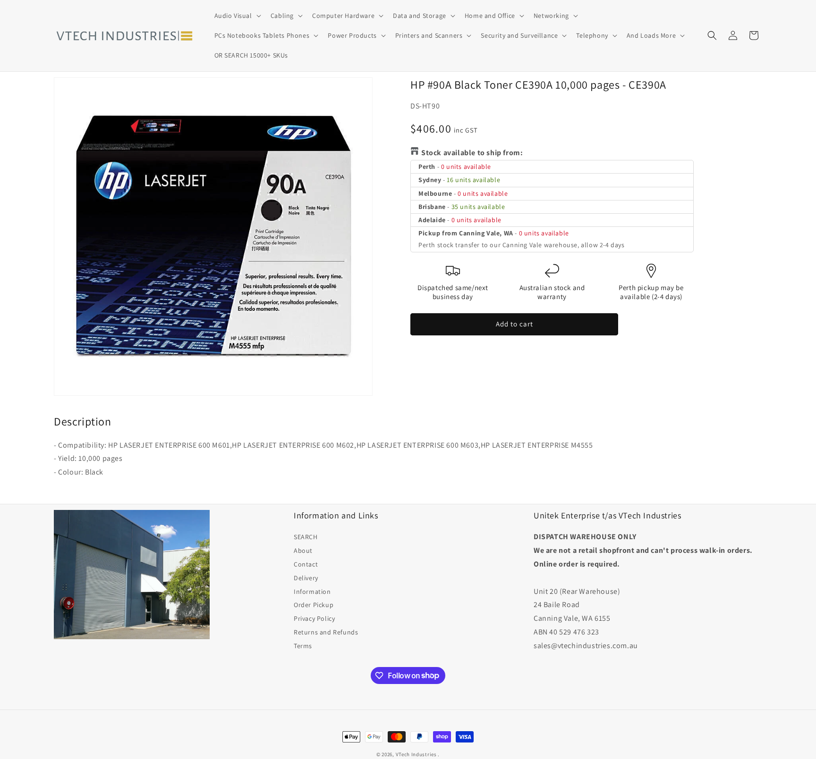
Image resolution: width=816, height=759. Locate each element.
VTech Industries (416, 754)
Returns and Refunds (326, 632)
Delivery (306, 578)
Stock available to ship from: (472, 153)
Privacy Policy (314, 618)
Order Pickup (313, 605)
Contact (306, 564)
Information (312, 591)
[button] (237, 15)
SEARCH (306, 537)
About (303, 550)
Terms (303, 646)
